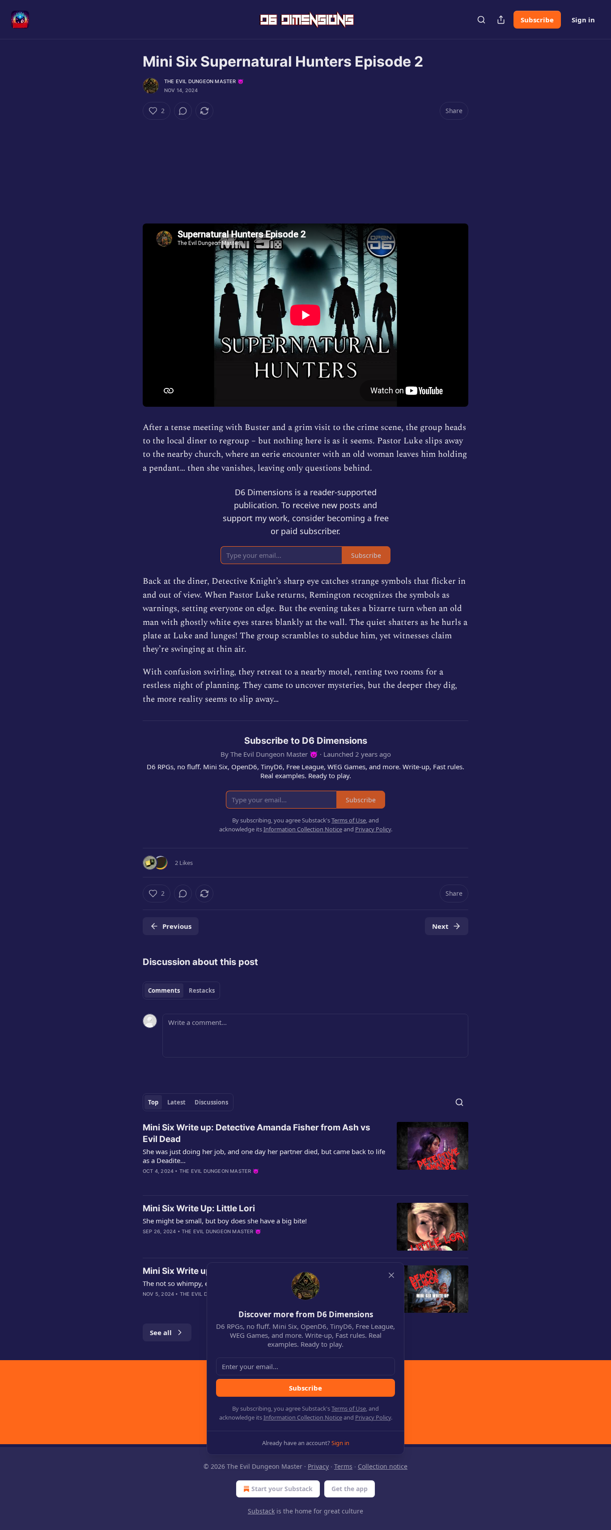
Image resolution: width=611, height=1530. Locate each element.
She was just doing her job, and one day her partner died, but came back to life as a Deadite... (264, 1156)
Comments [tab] (164, 990)
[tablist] (181, 990)
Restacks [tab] (202, 990)
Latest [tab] (176, 1102)
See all (161, 1332)
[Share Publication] (501, 20)
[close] (391, 1275)
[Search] (481, 20)
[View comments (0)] (183, 111)
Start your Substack (282, 1488)
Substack (261, 1511)
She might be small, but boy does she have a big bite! (225, 1220)
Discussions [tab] (211, 1102)
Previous (176, 926)
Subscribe (537, 19)
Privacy (318, 1466)
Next (440, 926)
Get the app (349, 1488)
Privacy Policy (373, 1417)
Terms (343, 1466)
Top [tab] (153, 1102)
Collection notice (382, 1466)
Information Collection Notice (302, 1417)
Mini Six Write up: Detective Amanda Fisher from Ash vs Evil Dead (256, 1133)
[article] (305, 1155)
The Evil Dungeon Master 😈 (204, 81)
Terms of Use (348, 1408)
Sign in (583, 19)
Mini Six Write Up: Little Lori (199, 1208)
